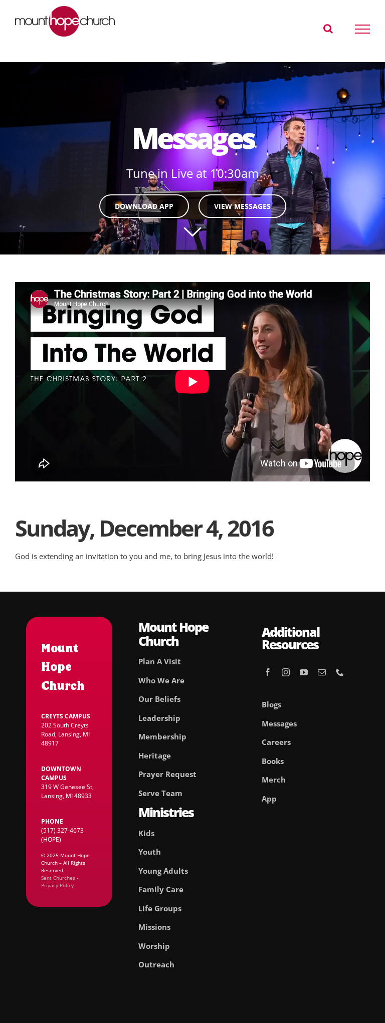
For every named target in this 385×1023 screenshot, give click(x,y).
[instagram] (286, 672)
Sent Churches (58, 877)
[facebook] (268, 672)
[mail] (322, 672)
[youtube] (304, 672)
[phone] (340, 672)
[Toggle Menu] (362, 29)
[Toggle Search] (328, 29)
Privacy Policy (57, 885)
